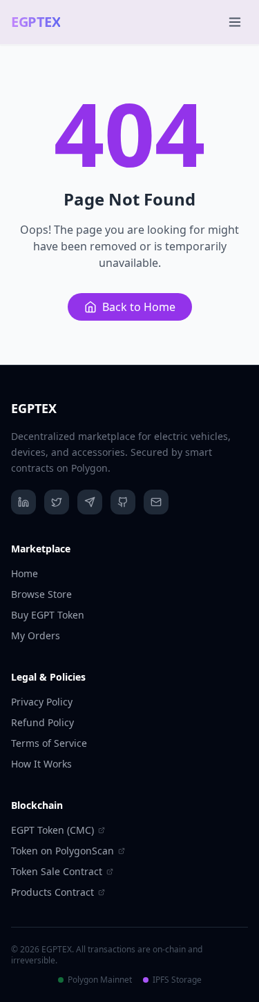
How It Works (41, 763)
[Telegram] (89, 502)
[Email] (156, 502)
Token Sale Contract (56, 871)
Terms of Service (49, 743)
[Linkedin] (23, 502)
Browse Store (41, 594)
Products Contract (52, 892)
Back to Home (138, 306)
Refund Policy (42, 722)
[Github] (123, 502)
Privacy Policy (42, 701)
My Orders (35, 635)
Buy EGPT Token (47, 614)
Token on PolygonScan (62, 850)
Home (24, 573)
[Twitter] (56, 502)
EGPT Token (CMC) (52, 829)
